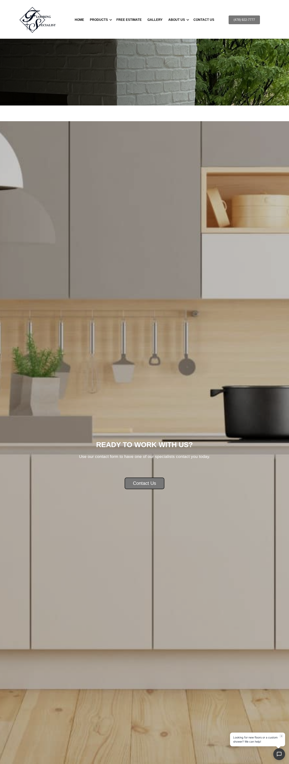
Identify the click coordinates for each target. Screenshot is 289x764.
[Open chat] (279, 754)
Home (79, 19)
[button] (110, 20)
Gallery (155, 19)
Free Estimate (129, 19)
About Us (176, 19)
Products (99, 19)
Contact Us (203, 19)
